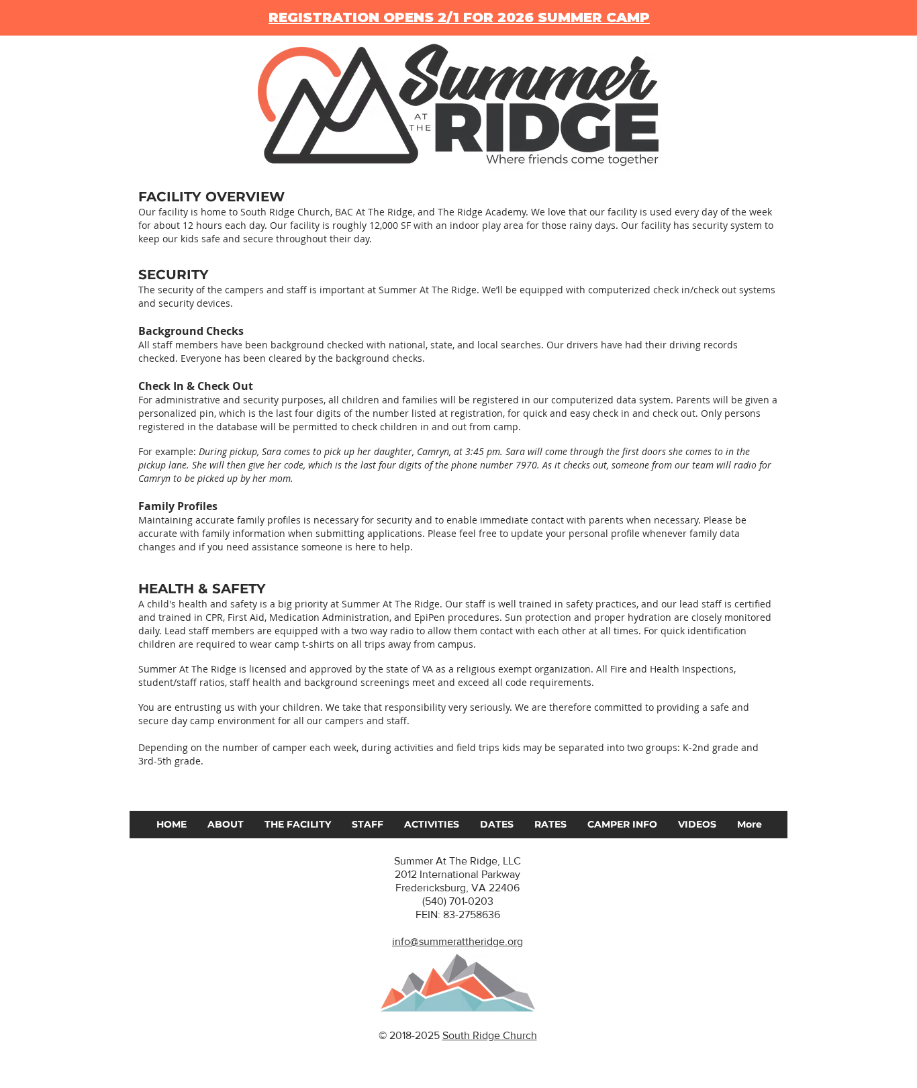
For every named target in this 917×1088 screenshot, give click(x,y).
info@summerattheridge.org (457, 941)
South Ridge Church (489, 1035)
